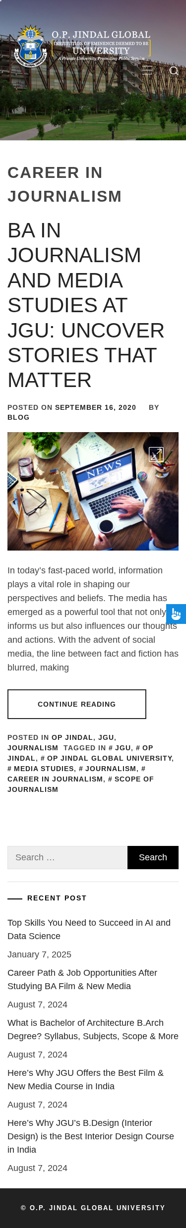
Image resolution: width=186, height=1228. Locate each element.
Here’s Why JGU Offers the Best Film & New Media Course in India (85, 1079)
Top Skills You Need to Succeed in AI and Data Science (89, 929)
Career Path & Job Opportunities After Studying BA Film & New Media (82, 979)
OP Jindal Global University (109, 758)
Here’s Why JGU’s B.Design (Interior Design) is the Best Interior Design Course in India (90, 1136)
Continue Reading (77, 704)
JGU (106, 737)
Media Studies (44, 769)
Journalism (33, 748)
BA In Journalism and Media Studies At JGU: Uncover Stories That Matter (86, 305)
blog (18, 417)
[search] (174, 71)
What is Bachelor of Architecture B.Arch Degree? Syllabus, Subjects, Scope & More (93, 1029)
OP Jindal (72, 737)
